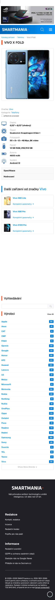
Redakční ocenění (13, 549)
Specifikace (9, 170)
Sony (26, 442)
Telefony (15, 112)
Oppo (26, 413)
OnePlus (26, 408)
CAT (26, 331)
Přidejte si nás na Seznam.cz (18, 563)
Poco (26, 423)
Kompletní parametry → (23, 204)
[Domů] (15, 29)
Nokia (26, 394)
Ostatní (26, 418)
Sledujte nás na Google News (18, 558)
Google (26, 350)
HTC (26, 360)
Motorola (26, 389)
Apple (26, 321)
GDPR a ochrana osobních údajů (19, 554)
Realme (26, 428)
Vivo (42, 189)
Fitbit (26, 341)
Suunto (26, 447)
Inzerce (8, 524)
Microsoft (26, 384)
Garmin (26, 345)
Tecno (26, 457)
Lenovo (26, 370)
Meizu (26, 379)
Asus (26, 326)
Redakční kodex (12, 529)
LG (26, 374)
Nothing (26, 399)
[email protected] (42, 587)
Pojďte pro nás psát (14, 534)
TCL (26, 452)
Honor (26, 355)
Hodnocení (9, 176)
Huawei (26, 365)
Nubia (26, 403)
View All (50, 314)
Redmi (26, 432)
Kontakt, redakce (12, 519)
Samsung (26, 437)
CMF (26, 336)
